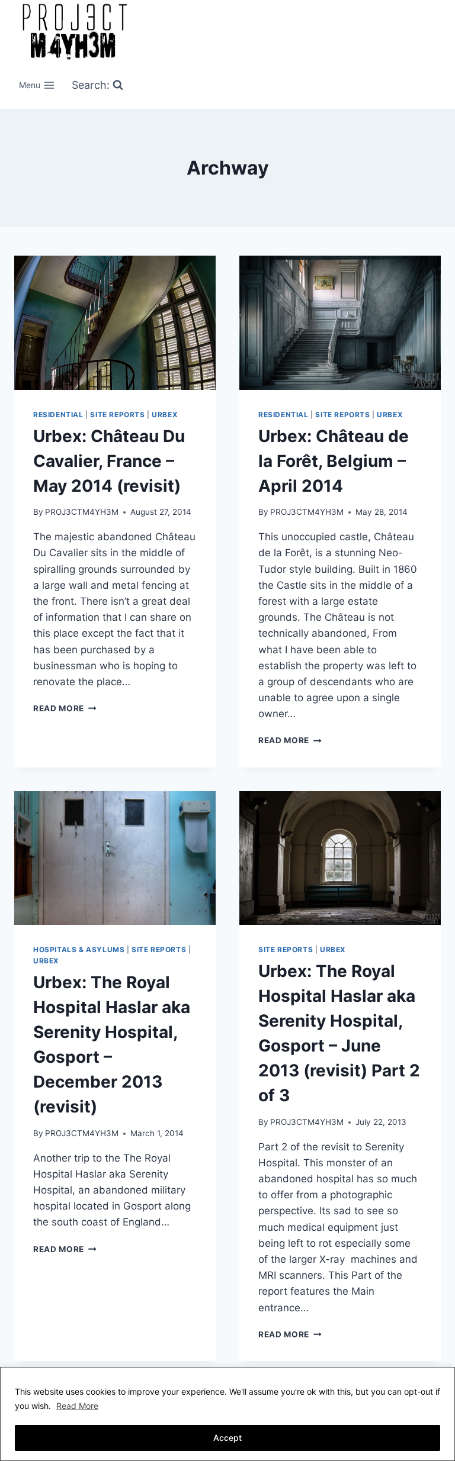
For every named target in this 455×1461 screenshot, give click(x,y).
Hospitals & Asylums (78, 949)
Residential (58, 414)
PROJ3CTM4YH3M (81, 512)
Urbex (165, 414)
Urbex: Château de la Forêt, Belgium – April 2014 (333, 461)
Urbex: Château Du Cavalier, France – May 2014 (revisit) (109, 461)
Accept (227, 1438)
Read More (77, 1406)
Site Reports (117, 414)
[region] (227, 1414)
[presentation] (115, 323)
